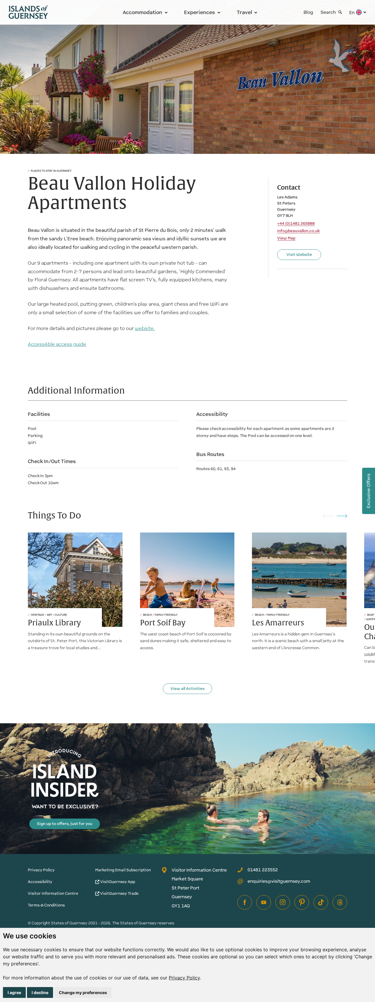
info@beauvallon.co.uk (298, 231)
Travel (244, 12)
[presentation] (328, 515)
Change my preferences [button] (83, 992)
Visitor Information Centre (53, 893)
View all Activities (187, 688)
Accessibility (40, 881)
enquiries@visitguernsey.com (279, 881)
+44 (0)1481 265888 (296, 224)
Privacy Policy (184, 978)
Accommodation (142, 12)
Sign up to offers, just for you (64, 823)
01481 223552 (263, 869)
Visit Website (299, 254)
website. (145, 328)
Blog (308, 12)
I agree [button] (14, 992)
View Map (286, 238)
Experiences (199, 12)
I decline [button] (40, 992)
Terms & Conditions (46, 905)
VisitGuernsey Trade (119, 893)
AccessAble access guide (57, 344)
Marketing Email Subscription (123, 870)
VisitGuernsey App (117, 881)
